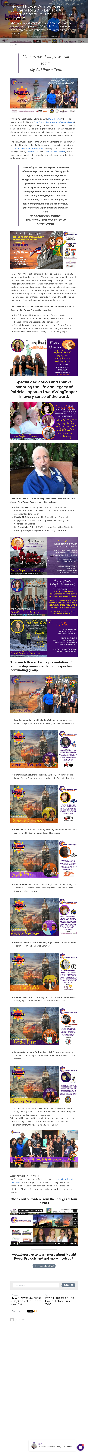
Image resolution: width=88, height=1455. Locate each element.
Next (46, 1295)
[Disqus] (44, 1362)
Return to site (10, 5)
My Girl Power (54, 119)
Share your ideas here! (44, 1266)
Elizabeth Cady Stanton (54, 151)
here (27, 1189)
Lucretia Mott (33, 151)
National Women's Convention (29, 148)
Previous (15, 1295)
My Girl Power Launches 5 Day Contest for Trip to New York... (26, 1301)
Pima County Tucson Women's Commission (54, 122)
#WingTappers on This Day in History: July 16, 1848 (59, 1301)
